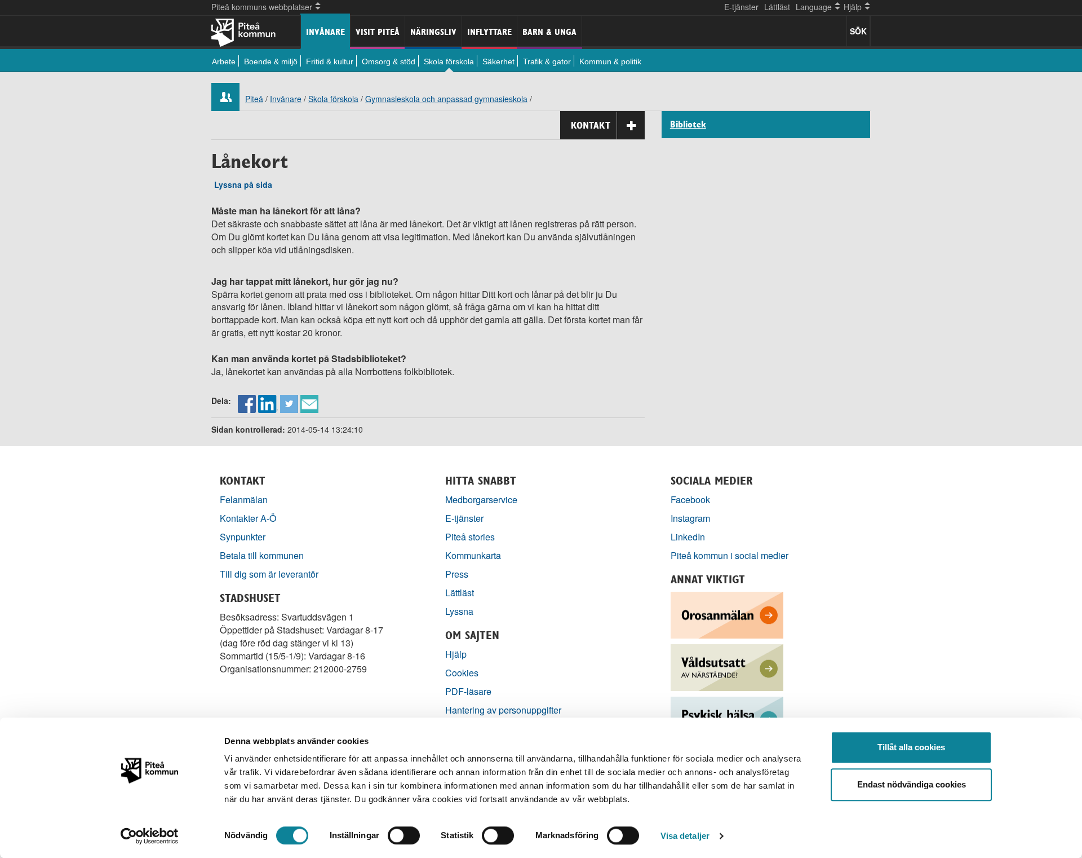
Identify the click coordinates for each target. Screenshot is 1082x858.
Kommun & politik (610, 61)
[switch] (404, 835)
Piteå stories (470, 536)
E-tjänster (741, 6)
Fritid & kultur (329, 61)
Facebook (690, 499)
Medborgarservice (481, 499)
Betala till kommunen (262, 555)
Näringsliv (433, 32)
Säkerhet (498, 61)
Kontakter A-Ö (248, 518)
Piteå (254, 98)
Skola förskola (449, 61)
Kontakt (590, 125)
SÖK (858, 31)
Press (456, 573)
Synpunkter (242, 536)
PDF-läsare (468, 691)
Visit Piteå (378, 32)
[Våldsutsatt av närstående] (727, 666)
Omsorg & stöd (388, 61)
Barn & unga (549, 32)
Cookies (461, 672)
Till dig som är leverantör (270, 573)
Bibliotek (688, 125)
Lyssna (459, 611)
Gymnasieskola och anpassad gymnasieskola (446, 98)
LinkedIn (688, 536)
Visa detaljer (684, 836)
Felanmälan (244, 499)
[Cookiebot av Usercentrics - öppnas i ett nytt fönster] (149, 836)
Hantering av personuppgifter (503, 709)
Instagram (690, 518)
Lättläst (777, 6)
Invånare (325, 32)
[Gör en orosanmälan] (727, 614)
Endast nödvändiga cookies (911, 784)
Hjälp (456, 654)
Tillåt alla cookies (911, 747)
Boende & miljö (271, 61)
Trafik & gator (547, 61)
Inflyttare (489, 32)
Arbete (224, 61)
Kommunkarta (473, 555)
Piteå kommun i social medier (729, 555)
